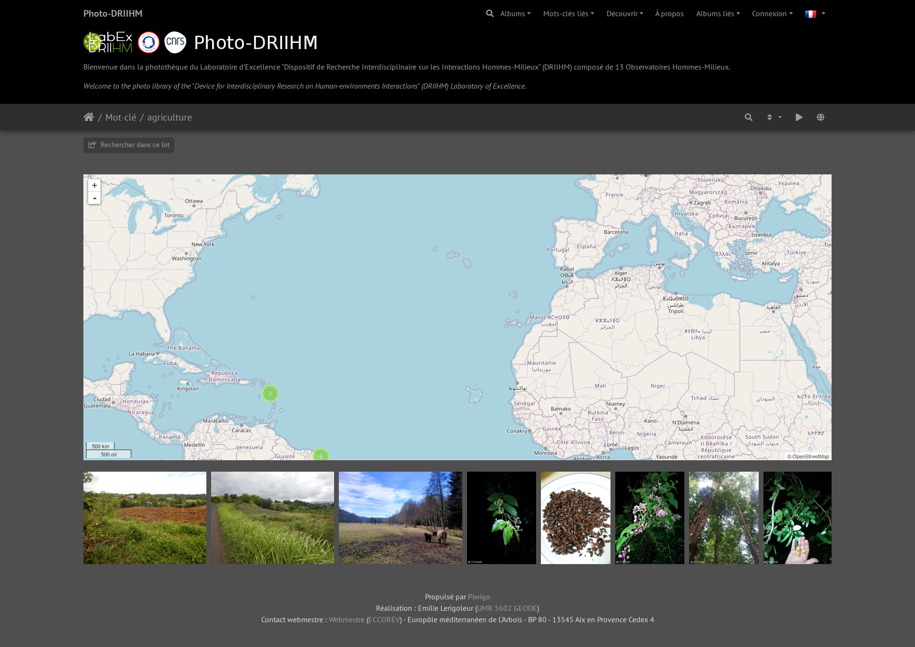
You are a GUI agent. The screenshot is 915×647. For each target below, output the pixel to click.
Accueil (88, 117)
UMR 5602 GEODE (507, 608)
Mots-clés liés (566, 13)
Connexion (769, 13)
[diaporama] (799, 117)
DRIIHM (557, 66)
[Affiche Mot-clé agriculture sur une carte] (821, 117)
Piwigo (479, 596)
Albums (512, 13)
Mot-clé (120, 117)
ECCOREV (384, 619)
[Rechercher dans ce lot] (749, 117)
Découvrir (622, 13)
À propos (669, 13)
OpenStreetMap (811, 456)
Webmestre (347, 619)
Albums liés (715, 13)
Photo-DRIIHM (112, 13)
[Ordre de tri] (773, 117)
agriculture (169, 117)
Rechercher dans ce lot (134, 144)
